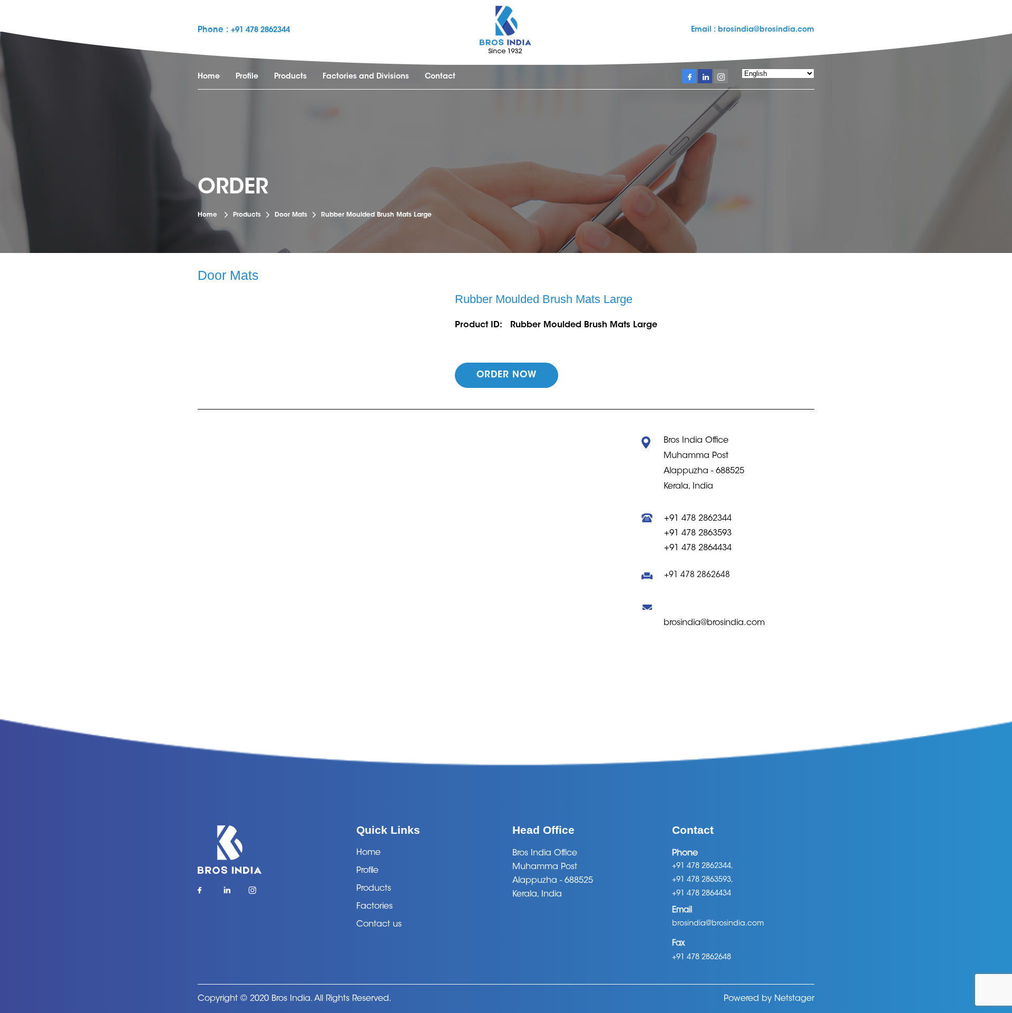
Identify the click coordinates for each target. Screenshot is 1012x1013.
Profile (247, 77)
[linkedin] (705, 76)
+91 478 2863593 (698, 533)
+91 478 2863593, (702, 880)
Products (290, 77)
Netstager (794, 999)
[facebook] (689, 76)
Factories (374, 906)
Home (209, 77)
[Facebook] (205, 894)
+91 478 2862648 (697, 575)
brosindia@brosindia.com (765, 30)
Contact (440, 77)
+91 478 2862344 (260, 30)
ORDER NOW (506, 375)
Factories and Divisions (366, 77)
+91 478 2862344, (702, 866)
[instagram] (721, 76)
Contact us (379, 924)
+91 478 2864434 (698, 548)
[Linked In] (230, 894)
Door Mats (291, 215)
